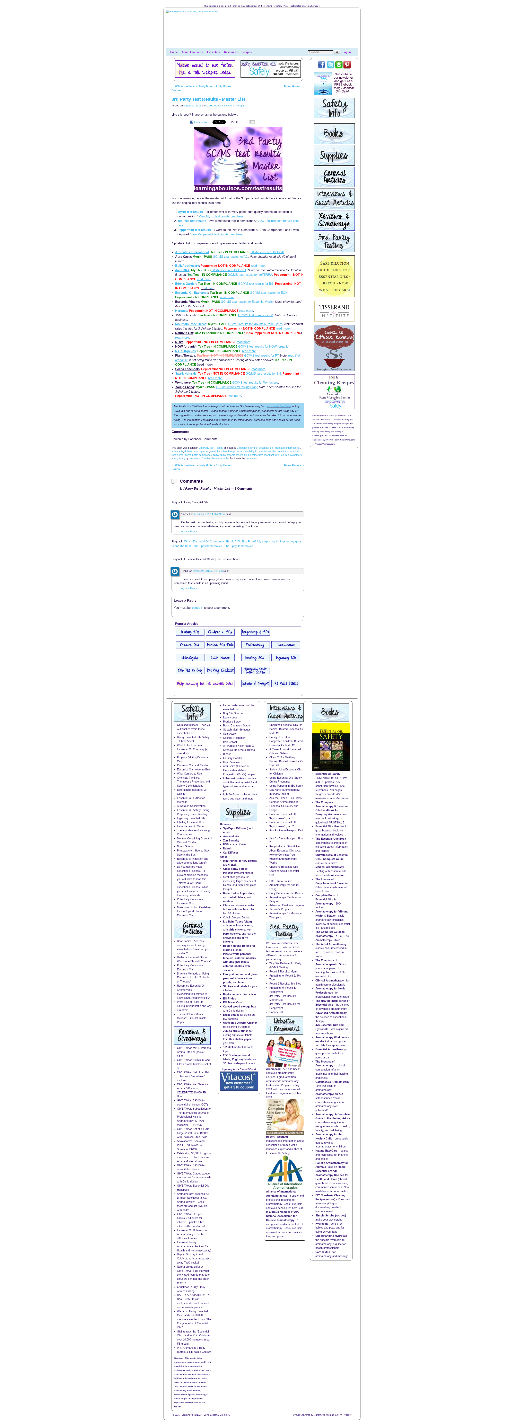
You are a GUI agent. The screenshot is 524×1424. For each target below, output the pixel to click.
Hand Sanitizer (232, 762)
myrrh (188, 455)
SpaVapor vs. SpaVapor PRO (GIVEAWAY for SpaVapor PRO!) (191, 1145)
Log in (347, 52)
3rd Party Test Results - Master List (208, 99)
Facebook (200, 122)
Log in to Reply (188, 531)
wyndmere (296, 455)
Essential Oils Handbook (331, 826)
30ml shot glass (247, 884)
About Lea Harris (192, 52)
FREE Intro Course (280, 881)
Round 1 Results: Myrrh (283, 971)
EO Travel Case (232, 1002)
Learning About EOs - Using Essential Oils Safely (206, 1415)
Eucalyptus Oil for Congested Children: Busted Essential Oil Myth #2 (286, 741)
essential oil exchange (222, 451)
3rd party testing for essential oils (255, 447)
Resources (230, 52)
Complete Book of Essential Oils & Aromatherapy (326, 899)
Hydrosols (321, 1223)
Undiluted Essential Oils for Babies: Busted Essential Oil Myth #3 (286, 729)
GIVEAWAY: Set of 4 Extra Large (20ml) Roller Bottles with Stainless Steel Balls (193, 1133)
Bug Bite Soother (233, 713)
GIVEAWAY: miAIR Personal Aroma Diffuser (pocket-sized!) (194, 1052)
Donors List (276, 1012)
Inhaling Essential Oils (190, 822)
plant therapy (255, 455)
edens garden (201, 451)
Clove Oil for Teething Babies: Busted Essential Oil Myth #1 (286, 761)
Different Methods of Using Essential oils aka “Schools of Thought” (193, 977)
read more (208, 288)
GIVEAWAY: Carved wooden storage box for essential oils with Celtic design (194, 1177)
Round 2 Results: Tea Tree (285, 983)
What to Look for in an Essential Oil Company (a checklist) (192, 749)
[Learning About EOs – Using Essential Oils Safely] (262, 29)
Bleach (227, 753)
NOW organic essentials (233, 455)
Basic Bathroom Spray (236, 725)
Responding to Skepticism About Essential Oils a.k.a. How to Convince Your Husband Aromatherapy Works (285, 854)
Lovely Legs (230, 717)
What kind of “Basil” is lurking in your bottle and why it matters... (194, 1006)
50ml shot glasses (234, 877)
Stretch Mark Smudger (236, 729)
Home (174, 52)
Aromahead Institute (279, 406)
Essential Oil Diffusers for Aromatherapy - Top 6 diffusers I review (192, 1234)
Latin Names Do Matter (190, 826)
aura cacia (177, 451)
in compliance (263, 451)
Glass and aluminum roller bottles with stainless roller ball (239, 909)
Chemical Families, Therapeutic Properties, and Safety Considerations (193, 781)
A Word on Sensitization (191, 805)
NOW (216, 455)
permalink (251, 458)
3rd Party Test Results (211, 447)
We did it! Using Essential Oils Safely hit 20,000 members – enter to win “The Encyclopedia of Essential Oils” (194, 1319)
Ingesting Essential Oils (191, 818)
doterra (188, 451)
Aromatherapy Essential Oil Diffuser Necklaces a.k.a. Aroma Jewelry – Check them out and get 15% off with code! (193, 1202)
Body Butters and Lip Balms (286, 893)
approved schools (276, 1232)
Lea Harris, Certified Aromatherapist (225, 105)
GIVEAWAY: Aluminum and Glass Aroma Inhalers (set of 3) (194, 1064)
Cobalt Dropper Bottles (236, 917)
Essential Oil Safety (327, 773)
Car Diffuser (230, 852)
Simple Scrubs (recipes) (330, 1215)
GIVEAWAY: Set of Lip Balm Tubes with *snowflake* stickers (194, 1076)
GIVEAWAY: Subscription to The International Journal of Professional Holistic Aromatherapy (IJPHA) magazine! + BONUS (194, 1116)
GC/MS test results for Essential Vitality (247, 301)
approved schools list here (281, 1207)
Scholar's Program (280, 909)
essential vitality (245, 451)
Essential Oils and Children (193, 765)
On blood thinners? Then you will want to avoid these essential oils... (194, 729)
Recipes (247, 52)
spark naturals (271, 455)
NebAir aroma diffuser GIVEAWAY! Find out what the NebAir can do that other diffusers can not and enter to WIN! (193, 1274)
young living (178, 458)
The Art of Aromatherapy (331, 944)
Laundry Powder (232, 758)
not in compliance (202, 455)
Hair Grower (230, 741)
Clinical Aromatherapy (329, 980)
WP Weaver (345, 1415)
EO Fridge (229, 998)
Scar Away (229, 733)
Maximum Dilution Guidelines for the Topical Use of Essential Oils (194, 911)
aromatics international (287, 447)
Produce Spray (232, 721)
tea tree (285, 455)
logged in (197, 607)
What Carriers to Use (189, 773)
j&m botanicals (280, 451)
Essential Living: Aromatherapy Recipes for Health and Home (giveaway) (194, 1246)
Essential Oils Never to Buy (193, 769)
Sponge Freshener (234, 737)
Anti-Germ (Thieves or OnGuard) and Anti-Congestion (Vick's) (236, 770)
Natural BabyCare (326, 1150)
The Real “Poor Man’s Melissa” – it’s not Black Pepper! (191, 1018)
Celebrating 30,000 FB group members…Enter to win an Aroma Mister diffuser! (194, 1157)
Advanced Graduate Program (286, 905)
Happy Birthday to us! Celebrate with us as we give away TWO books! (194, 1258)
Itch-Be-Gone (231, 794)
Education (213, 52)
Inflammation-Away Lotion (238, 778)
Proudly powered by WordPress (309, 1415)
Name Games (294, 86)
